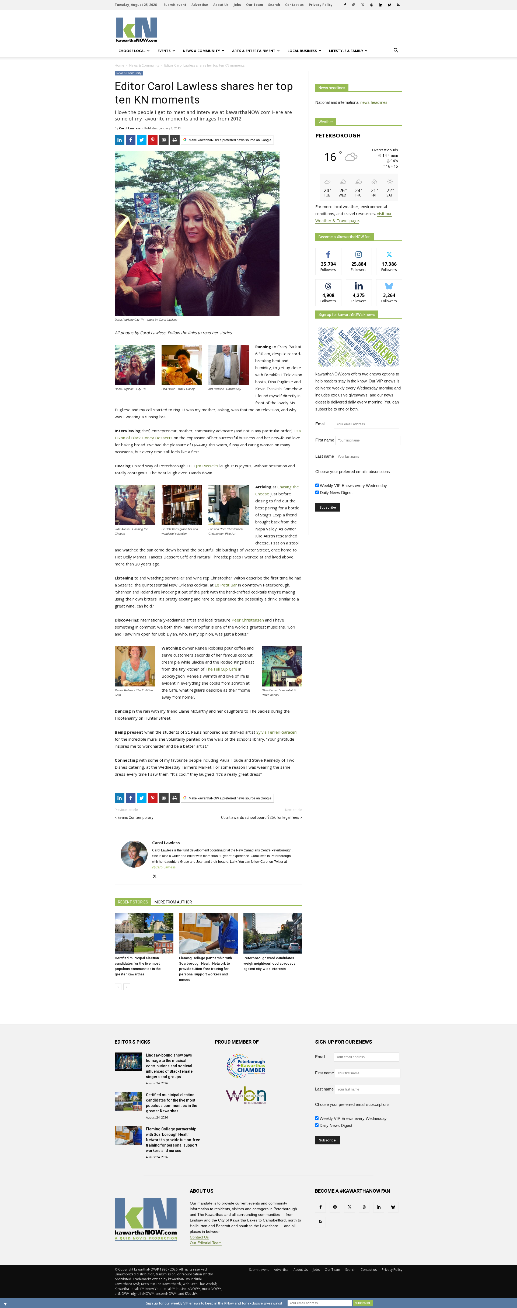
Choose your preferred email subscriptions (352, 471)
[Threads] (372, 5)
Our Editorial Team (206, 1243)
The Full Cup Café (221, 669)
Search (274, 4)
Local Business (302, 50)
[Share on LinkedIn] (119, 140)
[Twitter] (363, 5)
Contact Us (199, 1237)
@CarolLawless (164, 867)
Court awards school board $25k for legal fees (260, 817)
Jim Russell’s (207, 465)
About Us (221, 4)
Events (164, 50)
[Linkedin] (380, 5)
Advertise (199, 4)
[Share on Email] (164, 140)
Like (328, 252)
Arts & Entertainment (253, 50)
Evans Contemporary (135, 817)
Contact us (294, 4)
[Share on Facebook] (130, 140)
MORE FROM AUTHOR (173, 902)
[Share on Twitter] (141, 140)
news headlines (373, 102)
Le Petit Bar (226, 585)
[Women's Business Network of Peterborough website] (246, 1102)
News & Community (201, 50)
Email (324, 424)
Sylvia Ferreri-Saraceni (276, 732)
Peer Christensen (248, 620)
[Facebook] (345, 5)
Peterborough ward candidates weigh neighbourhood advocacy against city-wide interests (269, 963)
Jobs (237, 4)
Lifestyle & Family (346, 50)
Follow (358, 252)
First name (324, 440)
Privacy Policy (321, 4)
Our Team (254, 4)
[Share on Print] (175, 140)
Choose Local (131, 50)
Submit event (174, 4)
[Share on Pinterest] (153, 140)
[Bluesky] (389, 5)
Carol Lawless (130, 128)
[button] (395, 50)
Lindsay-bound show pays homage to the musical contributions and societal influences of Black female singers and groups (169, 1066)
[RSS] (398, 5)
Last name (324, 456)
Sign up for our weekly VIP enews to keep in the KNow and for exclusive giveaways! (214, 1303)
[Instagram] (354, 5)
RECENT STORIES (133, 902)
